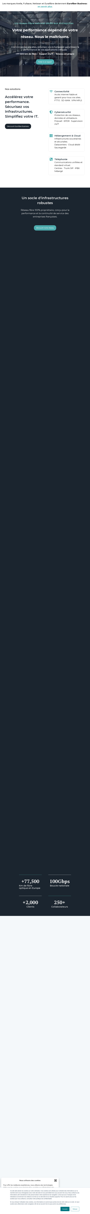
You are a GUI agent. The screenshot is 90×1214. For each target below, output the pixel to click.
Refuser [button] (75, 1209)
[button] (55, 1180)
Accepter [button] (65, 1209)
